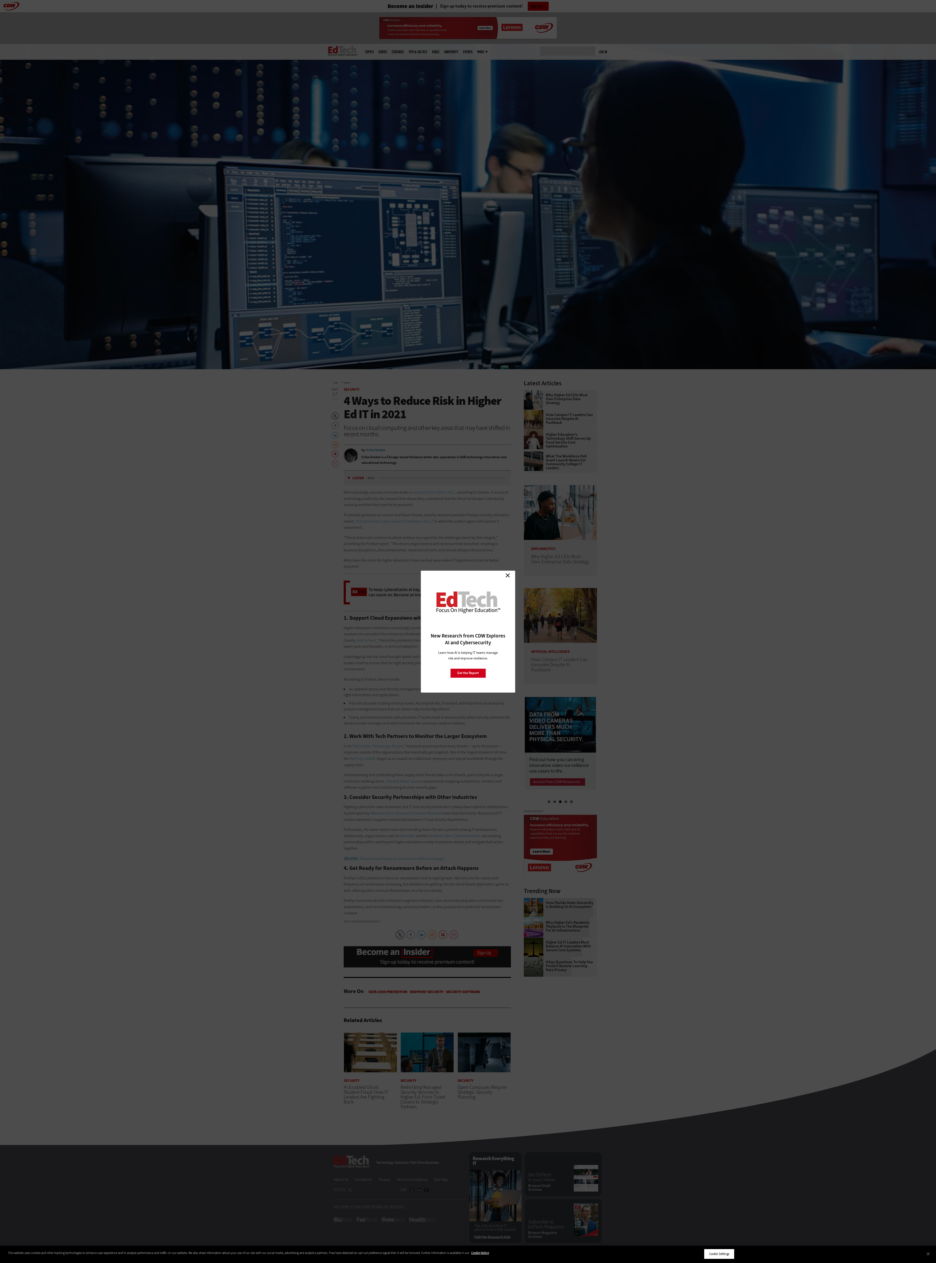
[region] (468, 1254)
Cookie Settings (719, 1254)
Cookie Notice (480, 1253)
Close (507, 575)
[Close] (928, 1253)
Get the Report (468, 673)
